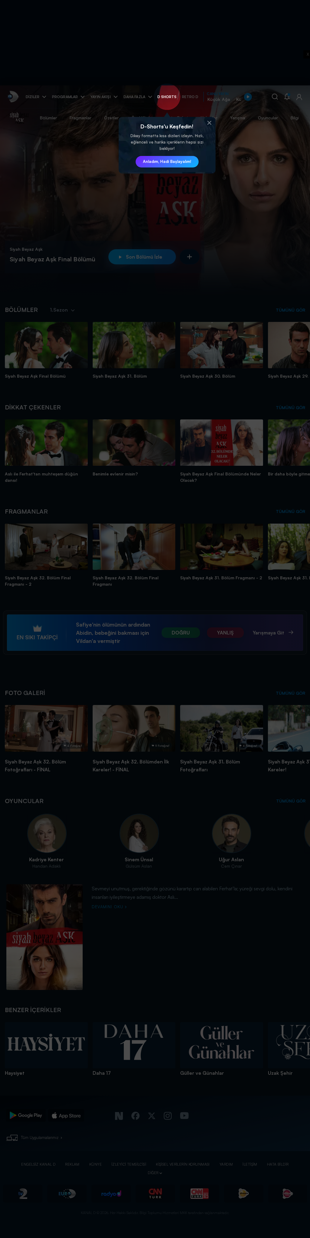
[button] (209, 123)
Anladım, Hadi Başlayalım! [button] (167, 161)
